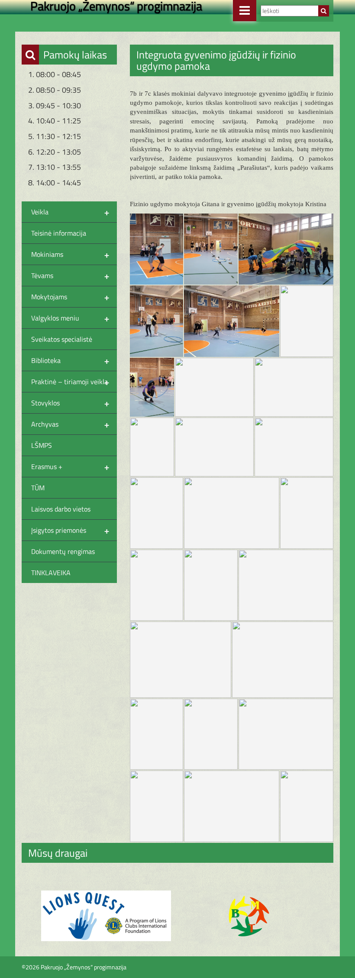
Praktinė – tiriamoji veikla (70, 382)
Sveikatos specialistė (61, 339)
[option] (106, 916)
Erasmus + (70, 466)
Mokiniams (70, 254)
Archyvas (70, 424)
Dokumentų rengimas (63, 551)
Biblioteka (70, 360)
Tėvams (70, 275)
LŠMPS (41, 445)
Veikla (70, 212)
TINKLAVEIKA (51, 572)
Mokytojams (70, 297)
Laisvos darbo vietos (60, 509)
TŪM (38, 487)
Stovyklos (70, 403)
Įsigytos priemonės (70, 530)
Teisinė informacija (58, 233)
